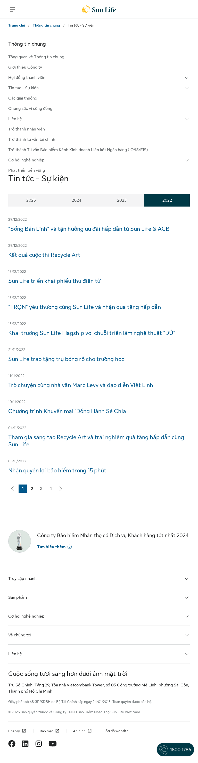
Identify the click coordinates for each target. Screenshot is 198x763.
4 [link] (52, 489)
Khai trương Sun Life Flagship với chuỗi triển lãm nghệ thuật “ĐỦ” (91, 333)
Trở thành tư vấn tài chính (31, 139)
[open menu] (12, 9)
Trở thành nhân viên (26, 129)
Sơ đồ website (117, 731)
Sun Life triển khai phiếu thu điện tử (54, 281)
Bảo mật (46, 731)
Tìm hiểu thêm (51, 547)
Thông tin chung (46, 25)
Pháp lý (14, 731)
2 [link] (33, 489)
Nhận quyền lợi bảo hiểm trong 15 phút (57, 470)
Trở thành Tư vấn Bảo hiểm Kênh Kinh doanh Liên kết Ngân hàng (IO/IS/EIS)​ (78, 149)
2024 (76, 200)
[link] (61, 489)
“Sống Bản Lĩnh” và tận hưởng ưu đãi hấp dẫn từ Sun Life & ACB (89, 229)
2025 (31, 200)
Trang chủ (16, 25)
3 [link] (42, 489)
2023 (122, 200)
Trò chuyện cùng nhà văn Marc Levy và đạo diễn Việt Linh (80, 385)
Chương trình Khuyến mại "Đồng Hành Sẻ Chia (67, 411)
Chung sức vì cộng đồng (30, 108)
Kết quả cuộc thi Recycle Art (44, 255)
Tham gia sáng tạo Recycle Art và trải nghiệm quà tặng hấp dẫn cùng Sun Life (96, 441)
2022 (167, 200)
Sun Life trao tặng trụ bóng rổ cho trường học (66, 359)
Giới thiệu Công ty (25, 67)
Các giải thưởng (22, 98)
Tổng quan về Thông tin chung (36, 57)
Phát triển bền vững (26, 170)
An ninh (79, 731)
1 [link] (24, 489)
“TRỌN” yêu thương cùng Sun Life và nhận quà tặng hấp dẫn (84, 307)
